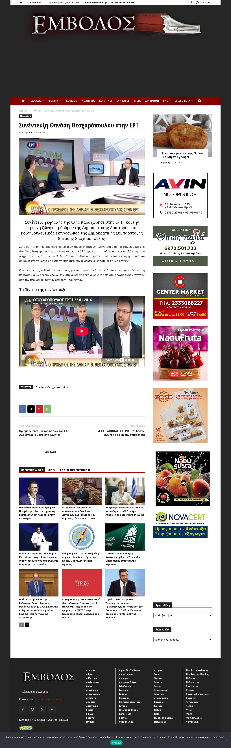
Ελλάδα (36, 101)
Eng (165, 101)
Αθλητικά (88, 101)
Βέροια (89, 709)
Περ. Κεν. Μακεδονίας (197, 670)
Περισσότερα (181, 101)
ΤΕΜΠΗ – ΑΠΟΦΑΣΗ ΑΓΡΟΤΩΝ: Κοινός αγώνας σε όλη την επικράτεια (119, 432)
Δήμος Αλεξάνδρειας (129, 670)
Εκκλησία (124, 690)
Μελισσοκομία (161, 698)
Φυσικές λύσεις (194, 717)
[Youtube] (209, 2)
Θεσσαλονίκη (126, 721)
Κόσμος (71, 101)
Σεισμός (190, 690)
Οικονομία (158, 702)
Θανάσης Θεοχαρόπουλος (52, 387)
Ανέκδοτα (91, 698)
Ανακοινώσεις (93, 694)
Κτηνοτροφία (160, 690)
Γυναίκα (90, 721)
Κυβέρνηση (159, 694)
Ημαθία (123, 717)
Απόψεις (90, 702)
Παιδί (156, 713)
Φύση (189, 713)
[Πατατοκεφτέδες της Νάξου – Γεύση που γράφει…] (182, 135)
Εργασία (123, 705)
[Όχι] (226, 740)
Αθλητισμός (92, 678)
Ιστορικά (158, 670)
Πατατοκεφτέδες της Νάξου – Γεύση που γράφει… (182, 155)
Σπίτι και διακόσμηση (197, 694)
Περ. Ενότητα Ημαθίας (197, 674)
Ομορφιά (157, 705)
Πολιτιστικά (192, 682)
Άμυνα (89, 686)
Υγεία (137, 101)
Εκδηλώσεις (125, 686)
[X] (203, 2)
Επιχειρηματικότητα (130, 702)
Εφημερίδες (125, 713)
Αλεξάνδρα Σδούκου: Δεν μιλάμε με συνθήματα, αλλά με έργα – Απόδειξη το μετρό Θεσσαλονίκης (124, 511)
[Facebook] (191, 2)
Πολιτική (36, 110)
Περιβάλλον (159, 721)
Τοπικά (53, 101)
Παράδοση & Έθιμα (163, 717)
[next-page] (27, 625)
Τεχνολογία (192, 702)
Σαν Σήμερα (192, 686)
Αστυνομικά (92, 705)
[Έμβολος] (115, 23)
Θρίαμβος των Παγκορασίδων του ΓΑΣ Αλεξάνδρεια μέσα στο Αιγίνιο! (44, 432)
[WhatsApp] (47, 409)
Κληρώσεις (159, 678)
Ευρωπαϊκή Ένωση (128, 709)
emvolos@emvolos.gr (96, 2)
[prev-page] (21, 625)
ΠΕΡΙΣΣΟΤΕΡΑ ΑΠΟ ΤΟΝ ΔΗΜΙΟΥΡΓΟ (68, 470)
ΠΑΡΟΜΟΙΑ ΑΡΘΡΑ (32, 470)
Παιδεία (157, 709)
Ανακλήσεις (92, 690)
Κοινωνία (105, 101)
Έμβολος (28, 132)
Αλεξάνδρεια (92, 682)
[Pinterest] (39, 409)
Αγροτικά (91, 670)
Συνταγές (123, 101)
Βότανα (90, 717)
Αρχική (23, 110)
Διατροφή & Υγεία (128, 682)
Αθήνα (89, 674)
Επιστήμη (124, 698)
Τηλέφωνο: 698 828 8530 (123, 2)
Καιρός (156, 674)
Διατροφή (152, 101)
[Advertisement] (115, 69)
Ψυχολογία (192, 721)
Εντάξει (116, 742)
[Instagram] (197, 2)
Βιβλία (89, 713)
